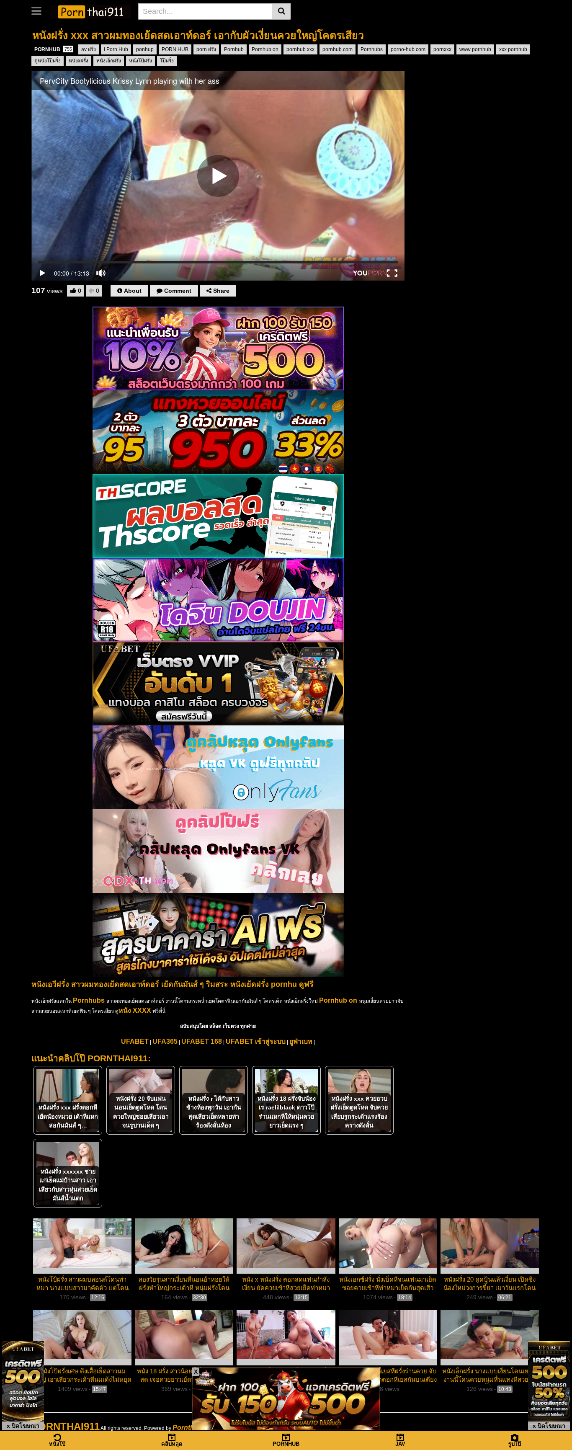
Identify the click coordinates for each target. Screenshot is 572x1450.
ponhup (145, 49)
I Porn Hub (116, 49)
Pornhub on (265, 49)
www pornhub (475, 49)
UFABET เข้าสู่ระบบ (256, 1041)
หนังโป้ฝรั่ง (140, 61)
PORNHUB (53, 49)
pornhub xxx (300, 49)
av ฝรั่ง (88, 49)
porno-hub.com (408, 49)
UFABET (135, 1041)
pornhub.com (337, 49)
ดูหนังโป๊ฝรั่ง (47, 61)
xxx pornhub (513, 49)
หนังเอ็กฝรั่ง (108, 61)
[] (281, 11)
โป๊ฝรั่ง (167, 61)
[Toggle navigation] (39, 10)
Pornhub (234, 49)
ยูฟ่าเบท (300, 1041)
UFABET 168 (201, 1041)
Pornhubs (372, 49)
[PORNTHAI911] (91, 11)
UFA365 (165, 1041)
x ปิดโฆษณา (23, 1425)
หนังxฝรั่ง (78, 61)
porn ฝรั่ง (206, 49)
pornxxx (442, 49)
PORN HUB (175, 49)
